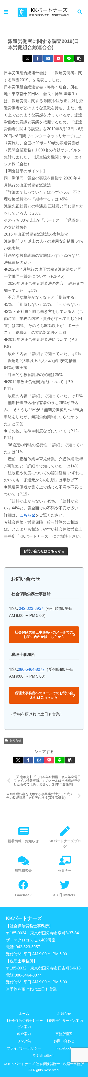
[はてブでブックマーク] (48, 58)
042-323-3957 (31, 608)
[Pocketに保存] (58, 58)
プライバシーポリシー (24, 1048)
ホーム (24, 1014)
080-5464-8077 (31, 669)
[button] (79, 58)
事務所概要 (64, 1034)
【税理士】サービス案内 (64, 1021)
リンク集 (24, 1041)
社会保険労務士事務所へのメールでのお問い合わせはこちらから (44, 634)
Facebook (64, 1048)
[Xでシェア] (27, 58)
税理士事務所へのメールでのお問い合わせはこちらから (44, 695)
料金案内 (24, 1034)
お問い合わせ (64, 1041)
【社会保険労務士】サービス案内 (24, 1024)
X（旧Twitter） (44, 1055)
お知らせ (15, 740)
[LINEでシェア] (69, 58)
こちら (25, 515)
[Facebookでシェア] (38, 58)
